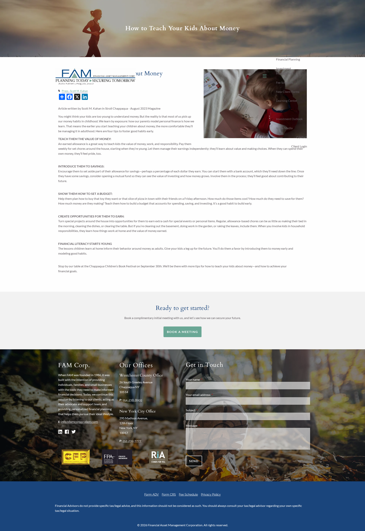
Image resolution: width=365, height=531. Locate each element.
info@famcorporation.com (79, 422)
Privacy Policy (211, 494)
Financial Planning (288, 59)
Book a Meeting (182, 332)
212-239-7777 (132, 441)
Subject (204, 410)
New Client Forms (287, 91)
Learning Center (286, 100)
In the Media (284, 128)
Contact (301, 137)
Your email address (212, 394)
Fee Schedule (284, 82)
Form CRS (169, 494)
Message (205, 425)
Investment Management (285, 71)
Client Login (299, 146)
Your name (206, 379)
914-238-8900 (132, 400)
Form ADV (151, 494)
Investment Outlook (289, 119)
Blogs (279, 109)
